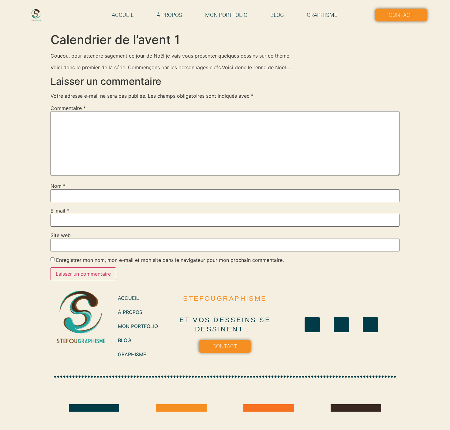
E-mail (60, 210)
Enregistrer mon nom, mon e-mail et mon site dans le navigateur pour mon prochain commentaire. (170, 260)
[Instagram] (312, 324)
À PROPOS (169, 15)
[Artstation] (370, 324)
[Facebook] (341, 324)
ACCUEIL (123, 15)
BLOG (277, 15)
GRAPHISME (322, 15)
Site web (61, 235)
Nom (58, 185)
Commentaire (68, 108)
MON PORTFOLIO (226, 15)
